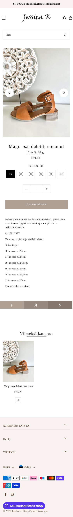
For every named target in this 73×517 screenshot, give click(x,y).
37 (20, 174)
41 (61, 174)
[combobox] (36, 34)
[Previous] (9, 92)
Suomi (6, 467)
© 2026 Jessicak (12, 511)
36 (10, 174)
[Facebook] (5, 494)
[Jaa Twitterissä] (36, 305)
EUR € (27, 467)
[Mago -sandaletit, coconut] (18, 361)
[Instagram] (12, 494)
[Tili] (64, 18)
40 (51, 174)
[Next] (63, 92)
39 (41, 174)
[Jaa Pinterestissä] (60, 305)
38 (31, 174)
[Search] (65, 34)
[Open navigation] (9, 17)
